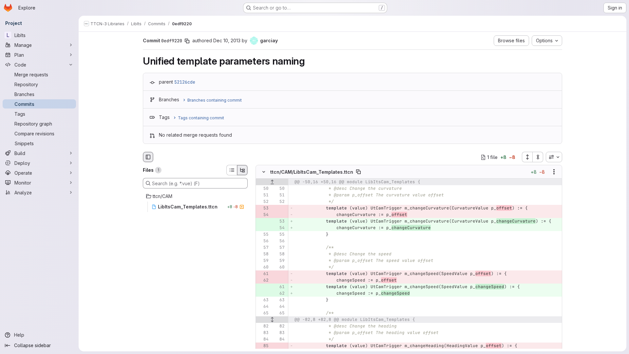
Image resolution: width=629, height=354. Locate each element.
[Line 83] (263, 333)
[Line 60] (263, 267)
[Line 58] (263, 254)
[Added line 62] (279, 293)
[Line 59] (263, 261)
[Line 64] (263, 307)
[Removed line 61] (263, 274)
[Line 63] (263, 300)
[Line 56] (263, 241)
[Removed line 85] (263, 346)
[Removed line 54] (263, 215)
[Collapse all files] (538, 157)
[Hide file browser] (148, 157)
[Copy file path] (358, 172)
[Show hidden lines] (272, 320)
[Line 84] (263, 339)
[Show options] (554, 172)
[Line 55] (263, 234)
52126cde (184, 82)
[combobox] (554, 157)
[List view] (231, 170)
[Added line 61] (279, 287)
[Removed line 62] (263, 280)
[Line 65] (263, 313)
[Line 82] (263, 326)
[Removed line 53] (263, 208)
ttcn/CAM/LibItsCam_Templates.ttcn (311, 172)
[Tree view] (242, 170)
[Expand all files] (527, 157)
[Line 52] (263, 202)
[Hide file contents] (264, 172)
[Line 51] (263, 195)
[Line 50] (263, 189)
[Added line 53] (279, 221)
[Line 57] (263, 248)
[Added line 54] (279, 228)
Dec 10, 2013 (226, 40)
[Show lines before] (272, 182)
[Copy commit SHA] (187, 41)
